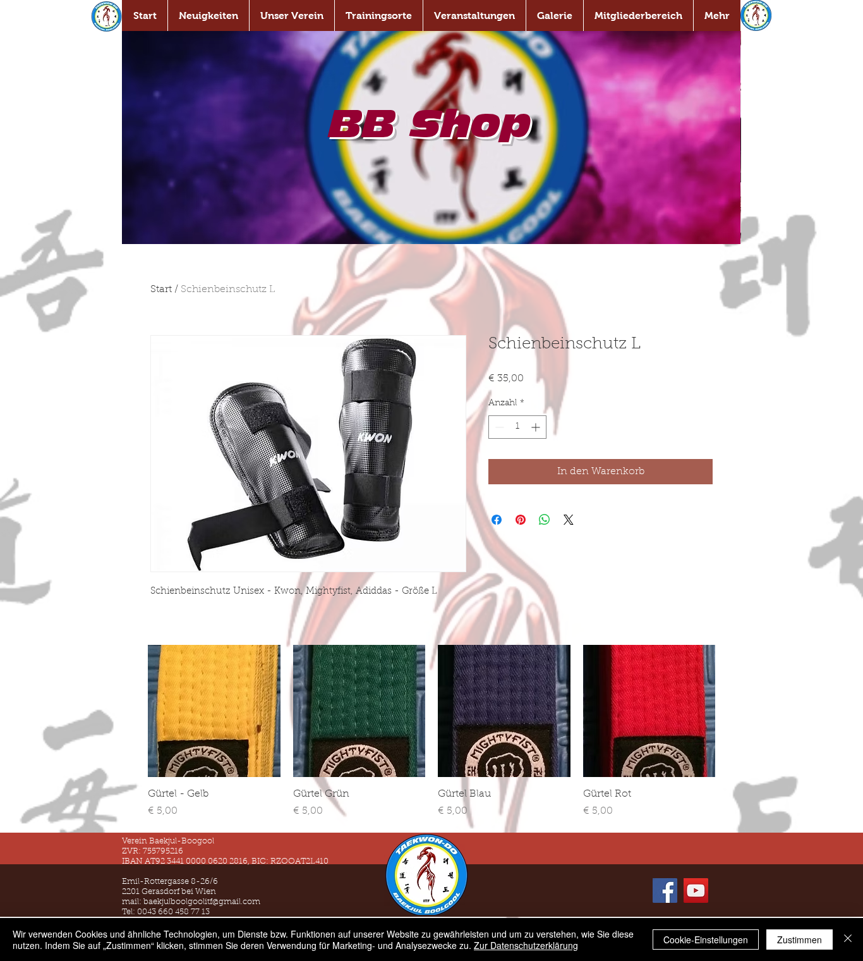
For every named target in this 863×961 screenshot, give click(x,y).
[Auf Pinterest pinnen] (520, 519)
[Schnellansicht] (214, 711)
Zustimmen (799, 939)
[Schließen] (847, 939)
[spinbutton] (517, 427)
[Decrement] (498, 427)
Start (161, 290)
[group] (431, 732)
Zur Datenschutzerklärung (526, 945)
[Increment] (537, 427)
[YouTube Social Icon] (696, 890)
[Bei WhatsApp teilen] (544, 519)
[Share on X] (568, 519)
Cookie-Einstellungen (705, 939)
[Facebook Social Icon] (665, 890)
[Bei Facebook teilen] (496, 519)
